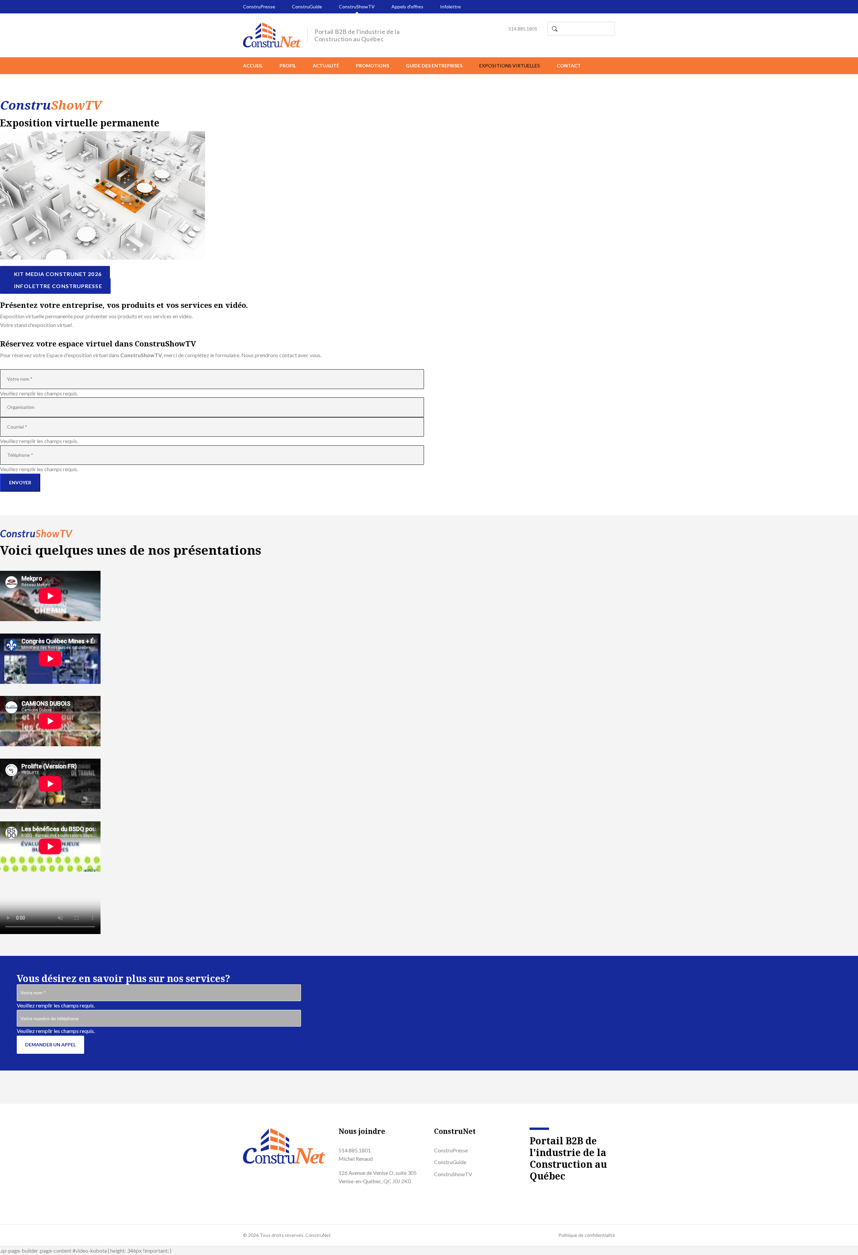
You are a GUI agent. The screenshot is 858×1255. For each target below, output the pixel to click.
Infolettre (450, 6)
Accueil (253, 65)
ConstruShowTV (357, 6)
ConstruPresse (259, 6)
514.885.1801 (522, 29)
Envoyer (20, 482)
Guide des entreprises (434, 65)
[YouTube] (544, 1193)
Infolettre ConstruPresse (57, 286)
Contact (569, 65)
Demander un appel (50, 1044)
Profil (288, 65)
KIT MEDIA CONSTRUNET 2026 (57, 274)
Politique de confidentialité (586, 1235)
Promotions (372, 65)
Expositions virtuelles (509, 65)
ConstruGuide (307, 6)
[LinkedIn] (532, 1193)
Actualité (326, 65)
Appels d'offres (407, 6)
